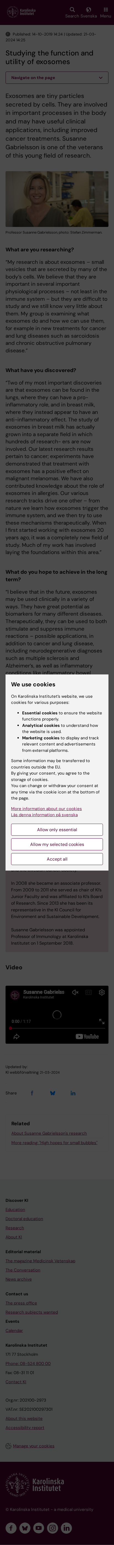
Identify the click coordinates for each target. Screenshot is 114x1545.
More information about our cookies (46, 808)
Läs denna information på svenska (44, 815)
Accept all (57, 859)
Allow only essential (57, 830)
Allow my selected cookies (57, 844)
